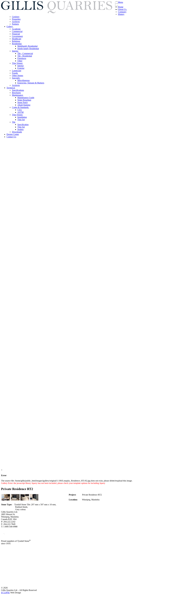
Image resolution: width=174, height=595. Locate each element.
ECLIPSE (5, 592)
